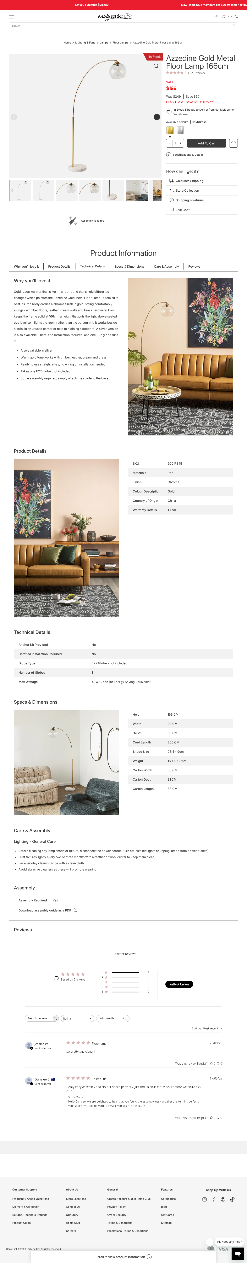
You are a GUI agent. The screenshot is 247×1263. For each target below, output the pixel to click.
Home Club (73, 1222)
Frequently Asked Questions (30, 1198)
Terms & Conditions (119, 1222)
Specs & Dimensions (129, 266)
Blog (164, 1206)
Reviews (194, 266)
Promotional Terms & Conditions (127, 1230)
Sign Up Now (174, 4)
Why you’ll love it (26, 266)
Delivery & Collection (25, 1206)
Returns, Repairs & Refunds (29, 1214)
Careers (71, 1230)
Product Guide (21, 1222)
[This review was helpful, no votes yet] (211, 1063)
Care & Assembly (166, 266)
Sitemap (166, 1222)
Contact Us (73, 1206)
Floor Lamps (121, 42)
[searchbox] (38, 1018)
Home (67, 42)
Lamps (104, 42)
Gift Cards (167, 1214)
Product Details (59, 266)
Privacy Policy (116, 1206)
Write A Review (179, 984)
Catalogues (168, 1198)
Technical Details (92, 266)
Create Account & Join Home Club (129, 1198)
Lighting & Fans (85, 42)
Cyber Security (116, 1214)
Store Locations (76, 1198)
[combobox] (123, 25)
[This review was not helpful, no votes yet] (218, 1063)
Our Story (72, 1214)
